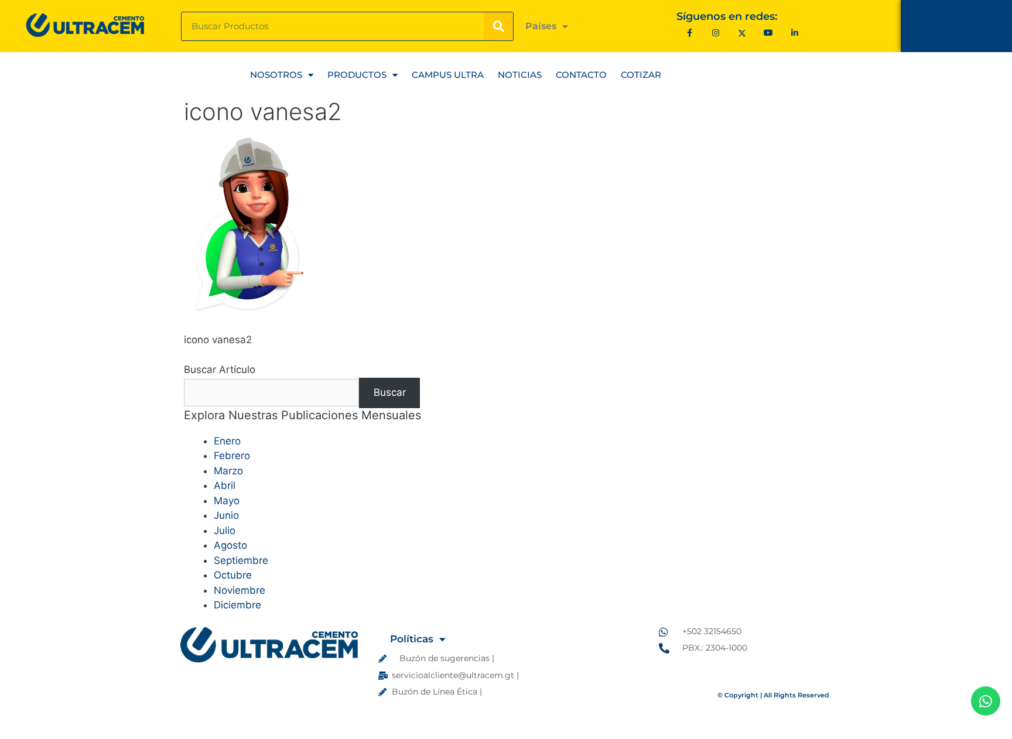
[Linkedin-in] (794, 32)
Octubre (233, 575)
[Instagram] (716, 32)
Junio (226, 515)
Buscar (390, 392)
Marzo (228, 471)
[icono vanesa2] (249, 310)
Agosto (230, 545)
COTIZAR (641, 74)
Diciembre (237, 605)
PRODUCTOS (357, 74)
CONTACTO (581, 74)
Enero (227, 441)
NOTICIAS (520, 74)
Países (540, 26)
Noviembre (239, 590)
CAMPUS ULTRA (448, 74)
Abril (224, 485)
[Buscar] (498, 26)
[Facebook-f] (689, 32)
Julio (224, 530)
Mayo (227, 501)
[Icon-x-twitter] (742, 32)
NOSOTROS (276, 74)
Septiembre (241, 560)
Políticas (411, 639)
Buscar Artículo (219, 369)
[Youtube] (768, 32)
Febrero (232, 455)
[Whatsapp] (985, 701)
